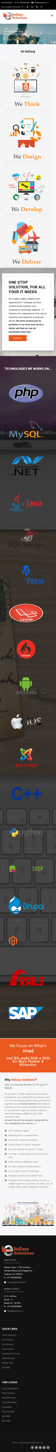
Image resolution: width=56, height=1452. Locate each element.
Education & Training (11, 1348)
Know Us (18, 338)
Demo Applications (10, 1383)
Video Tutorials (8, 1388)
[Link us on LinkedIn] (32, 7)
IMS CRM (6, 1411)
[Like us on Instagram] (41, 7)
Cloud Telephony (9, 1330)
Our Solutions (8, 1339)
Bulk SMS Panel (8, 1392)
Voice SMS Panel (9, 1397)
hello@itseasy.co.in (15, 1306)
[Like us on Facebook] (22, 7)
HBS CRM (6, 1416)
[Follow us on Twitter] (27, 7)
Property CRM (8, 1406)
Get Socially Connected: (11, 7)
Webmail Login (8, 1353)
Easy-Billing (7, 1402)
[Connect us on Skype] (37, 7)
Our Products (7, 1334)
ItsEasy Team (8, 1358)
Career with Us (8, 1344)
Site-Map (6, 1362)
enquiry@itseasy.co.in (16, 1277)
